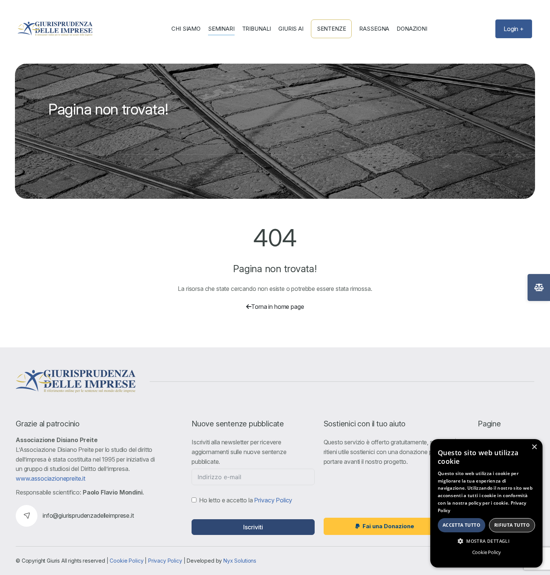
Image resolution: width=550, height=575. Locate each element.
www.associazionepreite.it (50, 478)
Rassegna (374, 28)
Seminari (221, 28)
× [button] (534, 447)
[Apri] (539, 287)
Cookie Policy (126, 560)
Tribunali (256, 28)
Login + (514, 29)
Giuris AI (290, 28)
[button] (486, 541)
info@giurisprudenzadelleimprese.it (88, 515)
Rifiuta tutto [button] (512, 525)
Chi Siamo (186, 28)
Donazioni (412, 28)
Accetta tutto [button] (461, 525)
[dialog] (486, 503)
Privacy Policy (273, 500)
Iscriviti (253, 527)
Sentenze (331, 28)
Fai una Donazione (388, 526)
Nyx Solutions (239, 560)
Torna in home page (277, 306)
